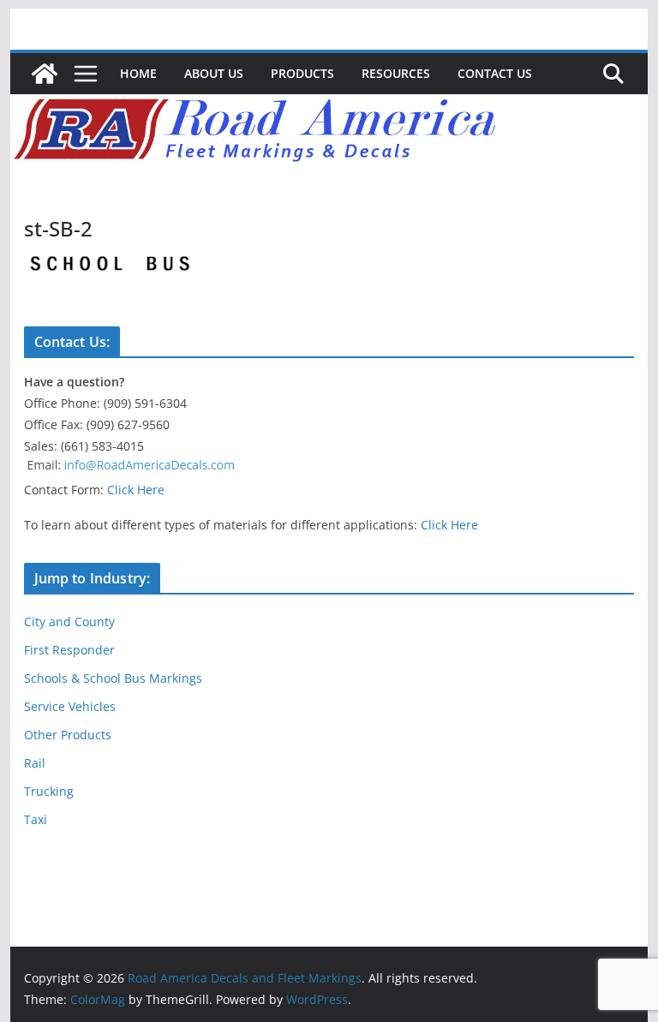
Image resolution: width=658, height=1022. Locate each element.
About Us (213, 73)
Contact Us (495, 73)
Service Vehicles (70, 706)
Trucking (49, 791)
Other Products (67, 734)
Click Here (135, 489)
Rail (34, 763)
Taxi (35, 819)
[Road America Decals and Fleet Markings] (44, 73)
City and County (69, 621)
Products (302, 73)
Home (138, 73)
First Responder (69, 650)
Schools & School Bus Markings (113, 678)
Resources (396, 73)
